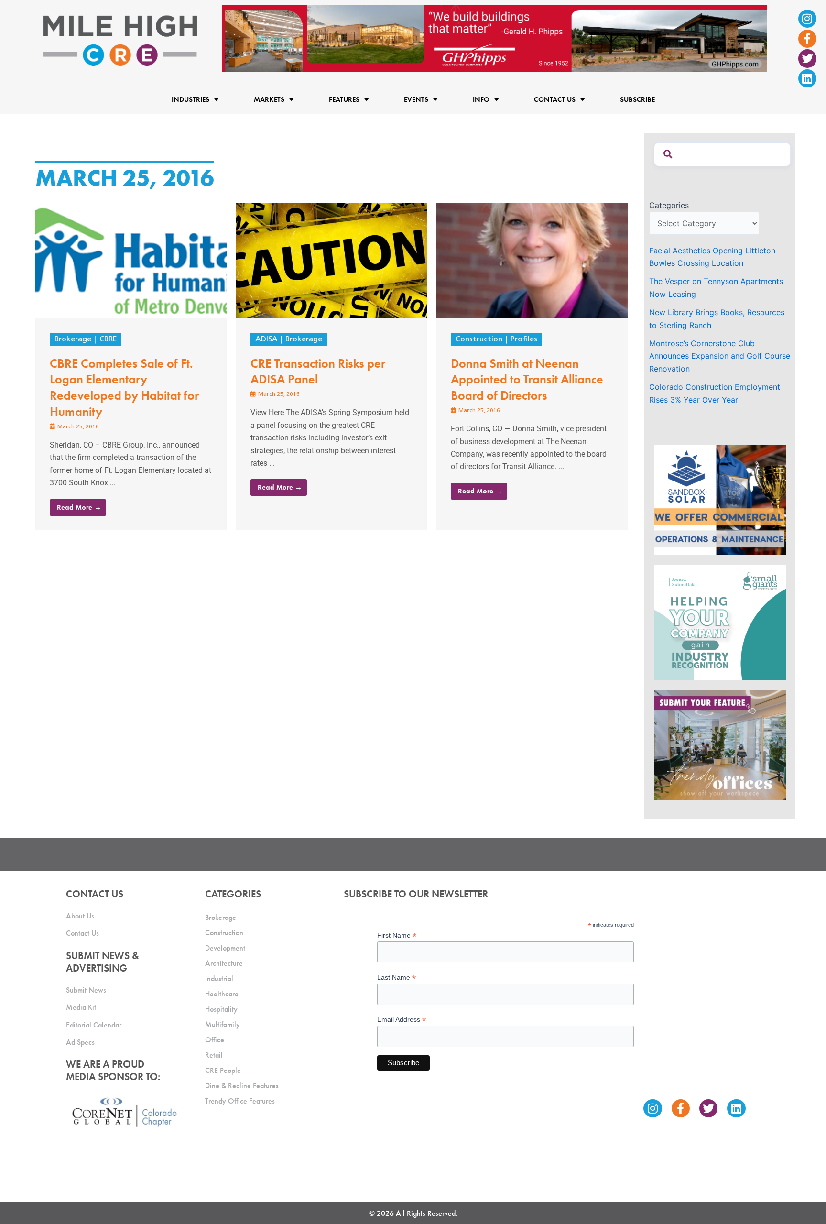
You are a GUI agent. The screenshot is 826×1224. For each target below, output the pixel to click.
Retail (214, 1055)
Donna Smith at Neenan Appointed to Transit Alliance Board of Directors (527, 379)
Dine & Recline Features (242, 1086)
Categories (669, 205)
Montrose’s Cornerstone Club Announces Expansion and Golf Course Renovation (719, 356)
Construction (479, 339)
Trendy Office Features (240, 1101)
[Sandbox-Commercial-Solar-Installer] (720, 499)
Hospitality (221, 1009)
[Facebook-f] (807, 39)
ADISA (266, 339)
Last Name (396, 977)
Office (214, 1040)
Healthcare (222, 994)
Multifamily (222, 1024)
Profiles (524, 339)
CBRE (108, 339)
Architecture (224, 963)
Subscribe (637, 99)
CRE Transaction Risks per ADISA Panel (317, 371)
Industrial (219, 978)
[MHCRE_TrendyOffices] (720, 744)
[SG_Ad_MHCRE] (720, 621)
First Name (396, 935)
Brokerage (72, 339)
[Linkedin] (807, 78)
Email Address (401, 1019)
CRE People (223, 1070)
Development (225, 948)
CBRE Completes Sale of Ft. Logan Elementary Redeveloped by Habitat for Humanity (124, 387)
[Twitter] (807, 58)
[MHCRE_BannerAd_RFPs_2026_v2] (494, 38)
